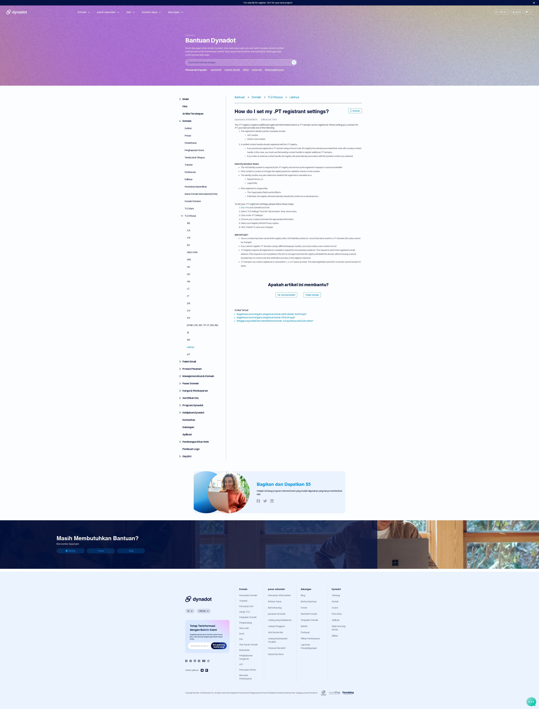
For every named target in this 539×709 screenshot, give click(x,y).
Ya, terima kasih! (286, 294)
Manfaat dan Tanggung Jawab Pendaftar (301, 693)
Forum (101, 551)
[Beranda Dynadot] (16, 12)
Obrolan (72, 551)
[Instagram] (190, 661)
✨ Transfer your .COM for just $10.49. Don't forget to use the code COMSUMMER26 (268, 2)
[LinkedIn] (195, 661)
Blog (131, 551)
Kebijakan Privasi (236, 693)
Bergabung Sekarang (219, 645)
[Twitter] (199, 661)
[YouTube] (203, 661)
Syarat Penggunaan (251, 693)
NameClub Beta (276, 654)
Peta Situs (337, 613)
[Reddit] (208, 661)
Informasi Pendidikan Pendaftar (272, 693)
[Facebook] (186, 661)
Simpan (356, 110)
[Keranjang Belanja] (528, 12)
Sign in (244, 207)
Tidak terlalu (312, 294)
